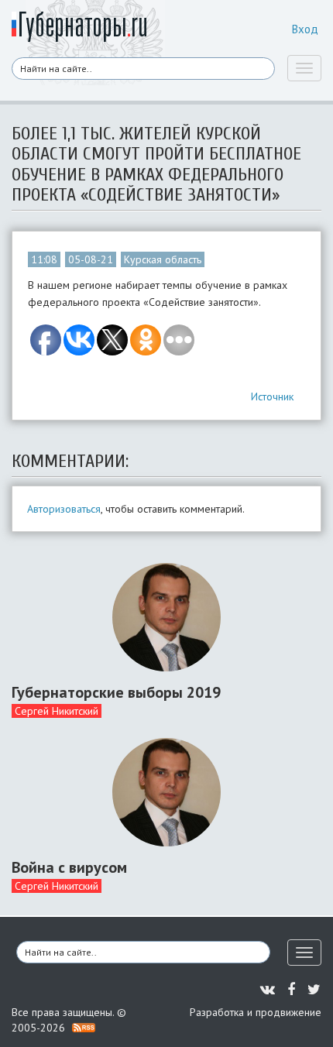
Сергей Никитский (56, 711)
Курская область (162, 259)
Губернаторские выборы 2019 (116, 692)
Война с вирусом (69, 867)
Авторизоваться (64, 509)
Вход (305, 29)
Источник (272, 396)
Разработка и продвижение (255, 1012)
